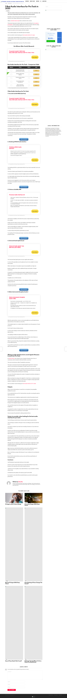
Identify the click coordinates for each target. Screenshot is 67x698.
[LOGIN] (65, 1)
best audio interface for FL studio (29, 383)
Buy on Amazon (24, 139)
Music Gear (32, 1)
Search (61, 7)
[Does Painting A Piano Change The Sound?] (33, 544)
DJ (40, 1)
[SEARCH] (64, 1)
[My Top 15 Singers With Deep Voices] (14, 544)
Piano (6, 659)
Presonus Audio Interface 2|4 (17, 194)
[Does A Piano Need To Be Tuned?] (14, 623)
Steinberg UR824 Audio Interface (15, 147)
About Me (44, 1)
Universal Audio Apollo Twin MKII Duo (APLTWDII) (16, 246)
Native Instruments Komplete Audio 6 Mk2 (17, 298)
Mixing (37, 1)
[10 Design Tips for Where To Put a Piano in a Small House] (33, 623)
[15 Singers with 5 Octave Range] (14, 498)
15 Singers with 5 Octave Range (13, 504)
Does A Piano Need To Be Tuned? (13, 661)
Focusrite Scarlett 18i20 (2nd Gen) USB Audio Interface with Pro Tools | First (21, 52)
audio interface (12, 358)
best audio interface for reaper (29, 35)
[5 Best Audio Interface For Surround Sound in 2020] (66, 349)
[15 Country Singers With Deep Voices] (33, 498)
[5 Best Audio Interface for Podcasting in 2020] (1, 349)
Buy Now (36, 70)
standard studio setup (15, 20)
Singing (27, 1)
